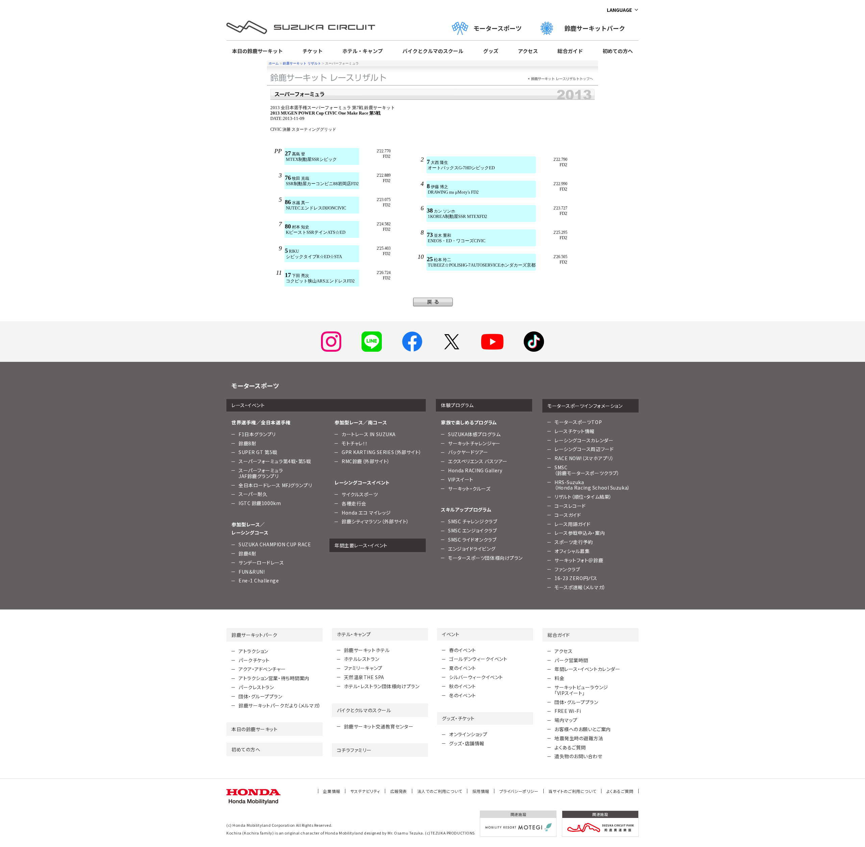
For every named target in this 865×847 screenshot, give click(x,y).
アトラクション (253, 651)
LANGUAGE (619, 9)
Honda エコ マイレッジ (366, 512)
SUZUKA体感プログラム (474, 434)
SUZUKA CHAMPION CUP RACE (275, 544)
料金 (559, 678)
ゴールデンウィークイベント (478, 658)
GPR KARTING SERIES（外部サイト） (382, 452)
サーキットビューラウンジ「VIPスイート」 (581, 690)
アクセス (528, 50)
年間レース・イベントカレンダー (587, 669)
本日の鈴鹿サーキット (257, 50)
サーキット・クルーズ (469, 488)
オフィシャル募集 (572, 551)
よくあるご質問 (570, 747)
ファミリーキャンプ (363, 668)
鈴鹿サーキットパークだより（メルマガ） (280, 705)
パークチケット (254, 660)
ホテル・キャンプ (362, 50)
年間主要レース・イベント (361, 545)
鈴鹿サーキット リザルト (302, 63)
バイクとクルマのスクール (432, 50)
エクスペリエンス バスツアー (478, 461)
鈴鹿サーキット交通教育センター (378, 726)
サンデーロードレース (261, 562)
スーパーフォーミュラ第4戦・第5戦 (275, 461)
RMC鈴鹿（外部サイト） (366, 461)
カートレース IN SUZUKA (369, 434)
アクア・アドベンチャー (262, 669)
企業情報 (331, 791)
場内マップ (565, 720)
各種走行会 (354, 503)
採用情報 (480, 791)
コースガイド (567, 515)
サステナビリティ (365, 791)
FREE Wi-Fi (567, 710)
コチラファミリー (354, 750)
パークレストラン (256, 687)
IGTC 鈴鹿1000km (260, 503)
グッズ (490, 50)
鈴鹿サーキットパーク (597, 28)
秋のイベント (462, 686)
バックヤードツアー (468, 452)
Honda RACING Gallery (475, 470)
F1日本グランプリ (257, 434)
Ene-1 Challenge (259, 580)
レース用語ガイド (572, 524)
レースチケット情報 (574, 431)
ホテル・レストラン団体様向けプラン (382, 686)
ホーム (274, 63)
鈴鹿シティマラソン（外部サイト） (375, 521)
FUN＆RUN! (252, 571)
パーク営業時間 (571, 660)
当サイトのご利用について (572, 791)
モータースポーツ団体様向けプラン (485, 557)
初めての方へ (617, 50)
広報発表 (398, 791)
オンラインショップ (468, 734)
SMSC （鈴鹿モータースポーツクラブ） (586, 470)
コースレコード (570, 505)
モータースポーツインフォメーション (585, 405)
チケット (312, 50)
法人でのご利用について (439, 791)
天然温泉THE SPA (364, 677)
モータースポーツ (497, 28)
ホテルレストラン (361, 658)
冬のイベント (462, 695)
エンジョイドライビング (471, 548)
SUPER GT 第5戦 (258, 452)
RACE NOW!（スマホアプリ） (584, 458)
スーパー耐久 (253, 494)
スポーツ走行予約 (573, 542)
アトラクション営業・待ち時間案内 (274, 678)
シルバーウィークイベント (476, 677)
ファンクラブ (567, 569)
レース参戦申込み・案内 (579, 532)
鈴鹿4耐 (247, 553)
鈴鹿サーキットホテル (367, 650)
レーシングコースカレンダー (583, 440)
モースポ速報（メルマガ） (580, 587)
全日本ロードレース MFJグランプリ (275, 485)
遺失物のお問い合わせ (578, 756)
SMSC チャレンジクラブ (472, 521)
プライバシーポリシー (519, 791)
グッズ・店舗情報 (466, 743)
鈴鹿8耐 (247, 443)
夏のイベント (462, 668)
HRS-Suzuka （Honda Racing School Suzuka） (592, 485)
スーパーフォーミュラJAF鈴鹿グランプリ (261, 473)
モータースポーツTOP (578, 422)
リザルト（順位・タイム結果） (583, 496)
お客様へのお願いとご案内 (582, 729)
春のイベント (462, 650)
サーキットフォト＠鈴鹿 (578, 560)
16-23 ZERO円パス (575, 578)
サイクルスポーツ (360, 494)
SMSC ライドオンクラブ (472, 539)
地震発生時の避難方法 (578, 738)
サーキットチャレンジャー (474, 443)
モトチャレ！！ (355, 443)
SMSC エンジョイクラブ (472, 530)
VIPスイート (460, 479)
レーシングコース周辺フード (584, 449)
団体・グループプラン (260, 696)
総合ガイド (570, 50)
